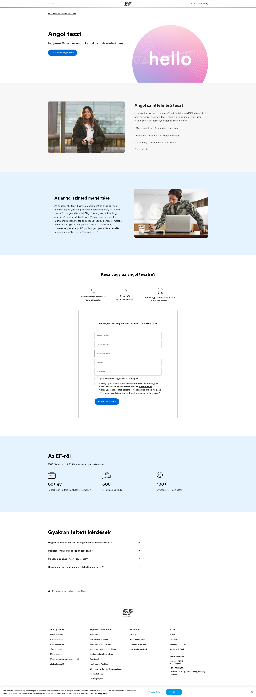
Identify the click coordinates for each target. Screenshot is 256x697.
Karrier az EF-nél (177, 649)
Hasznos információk (138, 649)
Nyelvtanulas (95, 634)
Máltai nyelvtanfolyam (99, 639)
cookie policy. (101, 693)
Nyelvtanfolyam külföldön (100, 644)
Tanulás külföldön (97, 674)
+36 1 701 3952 (176, 668)
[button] (53, 3)
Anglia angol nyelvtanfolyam (101, 654)
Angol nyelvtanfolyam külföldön (103, 649)
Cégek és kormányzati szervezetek (64, 659)
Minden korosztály (57, 664)
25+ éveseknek (56, 649)
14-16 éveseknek (56, 634)
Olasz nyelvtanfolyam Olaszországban (106, 669)
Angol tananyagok (137, 639)
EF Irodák (174, 639)
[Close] (252, 692)
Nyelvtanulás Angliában (99, 664)
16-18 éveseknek (56, 639)
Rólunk (172, 634)
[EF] (128, 4)
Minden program (96, 679)
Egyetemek (94, 659)
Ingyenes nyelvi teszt (139, 644)
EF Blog (133, 634)
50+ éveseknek (56, 654)
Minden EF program (178, 644)
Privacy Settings (155, 692)
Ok (174, 692)
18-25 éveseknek (57, 644)
